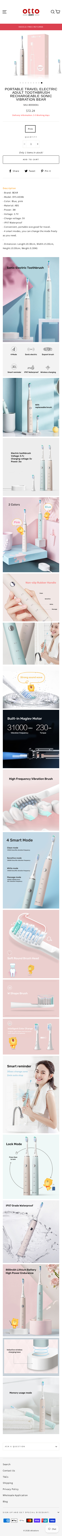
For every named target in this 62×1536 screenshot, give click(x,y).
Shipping (8, 1482)
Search (6, 1464)
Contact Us (9, 1470)
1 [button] (20, 83)
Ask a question (15, 1446)
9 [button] (42, 83)
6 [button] (34, 83)
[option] (31, 27)
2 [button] (23, 83)
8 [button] (39, 83)
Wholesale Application (15, 1495)
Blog (5, 1501)
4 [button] (28, 83)
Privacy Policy (11, 1489)
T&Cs (5, 1476)
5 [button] (31, 83)
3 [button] (26, 83)
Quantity (31, 137)
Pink (30, 128)
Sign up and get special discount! (26, 1512)
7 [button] (36, 83)
